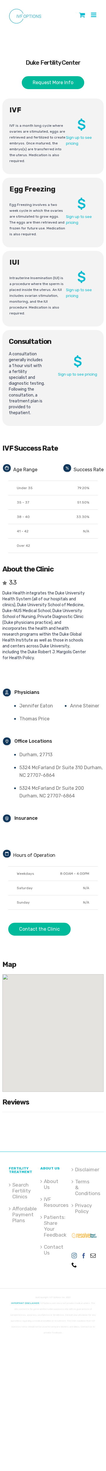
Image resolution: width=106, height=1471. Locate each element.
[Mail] (93, 1255)
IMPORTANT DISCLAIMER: (25, 1303)
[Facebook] (83, 1255)
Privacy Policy (83, 1208)
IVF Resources (53, 1202)
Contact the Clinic (39, 929)
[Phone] (74, 1264)
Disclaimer (84, 1169)
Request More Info (53, 82)
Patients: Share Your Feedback (53, 1226)
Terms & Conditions (84, 1187)
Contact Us (53, 1250)
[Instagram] (74, 1255)
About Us (51, 1184)
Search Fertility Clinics (21, 1191)
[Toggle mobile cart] (82, 15)
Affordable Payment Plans (22, 1214)
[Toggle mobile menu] (94, 15)
